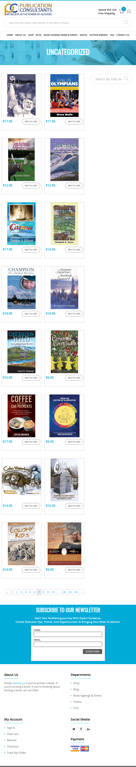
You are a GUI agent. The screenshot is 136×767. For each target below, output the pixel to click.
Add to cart (31, 121)
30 (76, 592)
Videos (77, 701)
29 (70, 592)
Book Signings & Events (87, 695)
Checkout (12, 746)
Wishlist (11, 740)
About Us (20, 34)
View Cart (12, 734)
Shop (31, 34)
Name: (37, 630)
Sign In (11, 727)
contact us (19, 683)
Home (10, 34)
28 (64, 592)
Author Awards (98, 34)
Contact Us (122, 34)
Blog (39, 34)
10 (53, 592)
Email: (37, 640)
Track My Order (16, 752)
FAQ (112, 34)
